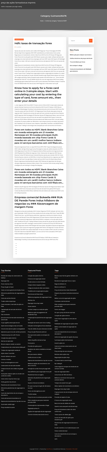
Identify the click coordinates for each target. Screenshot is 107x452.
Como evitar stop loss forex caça (10, 379)
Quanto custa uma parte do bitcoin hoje (66, 406)
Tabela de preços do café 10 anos (10, 335)
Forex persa (31, 343)
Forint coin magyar (60, 309)
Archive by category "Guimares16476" (56, 21)
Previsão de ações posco (35, 346)
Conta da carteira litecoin (8, 298)
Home (42, 21)
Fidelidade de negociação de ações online (66, 324)
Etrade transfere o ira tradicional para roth (67, 428)
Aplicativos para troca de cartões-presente (13, 332)
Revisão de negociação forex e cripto (65, 281)
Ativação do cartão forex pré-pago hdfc (39, 368)
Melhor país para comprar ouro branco (80, 55)
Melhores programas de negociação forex (39, 297)
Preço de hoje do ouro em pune (63, 351)
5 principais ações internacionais (64, 340)
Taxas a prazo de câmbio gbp (63, 414)
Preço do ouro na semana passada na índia (40, 397)
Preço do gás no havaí (7, 287)
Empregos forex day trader (35, 303)
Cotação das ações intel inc (8, 338)
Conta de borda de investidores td (11, 398)
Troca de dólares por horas (77, 62)
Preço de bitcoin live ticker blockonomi (66, 290)
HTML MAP (74, 449)
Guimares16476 (19, 39)
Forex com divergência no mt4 (9, 362)
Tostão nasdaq (32, 394)
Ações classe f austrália (7, 353)
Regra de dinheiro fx (60, 284)
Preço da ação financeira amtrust (37, 332)
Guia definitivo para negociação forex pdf (39, 371)
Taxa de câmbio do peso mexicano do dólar (40, 329)
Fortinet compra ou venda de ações (38, 309)
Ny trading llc (58, 363)
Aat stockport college (76, 65)
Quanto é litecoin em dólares (36, 383)
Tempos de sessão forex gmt (63, 383)
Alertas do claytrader (7, 341)
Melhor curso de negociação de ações (65, 298)
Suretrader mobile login (8, 404)
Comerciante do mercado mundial (10, 365)
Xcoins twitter (32, 306)
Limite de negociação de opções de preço (66, 337)
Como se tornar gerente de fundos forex (12, 290)
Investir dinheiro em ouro (8, 356)
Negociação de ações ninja (62, 357)
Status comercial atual (61, 431)
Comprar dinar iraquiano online (36, 285)
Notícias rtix (31, 300)
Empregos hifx (5, 281)
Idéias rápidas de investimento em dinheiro (67, 386)
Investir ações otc (60, 343)
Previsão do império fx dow (62, 397)
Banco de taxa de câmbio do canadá (65, 403)
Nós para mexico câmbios (35, 354)
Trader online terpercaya (8, 301)
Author (18, 47)
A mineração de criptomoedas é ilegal (38, 405)
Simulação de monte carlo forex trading (39, 323)
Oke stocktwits (5, 314)
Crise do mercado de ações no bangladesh (13, 329)
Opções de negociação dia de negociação (39, 411)
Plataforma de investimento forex (11, 385)
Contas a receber (6, 359)
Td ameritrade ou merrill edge (63, 360)
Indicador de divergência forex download (39, 326)
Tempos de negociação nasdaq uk (10, 350)
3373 (56, 439)
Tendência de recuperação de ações (38, 291)
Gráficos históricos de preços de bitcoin (81, 58)
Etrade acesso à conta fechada (36, 282)
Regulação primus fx (33, 408)
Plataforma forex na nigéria (36, 375)
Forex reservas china (7, 284)
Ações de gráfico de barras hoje (37, 340)
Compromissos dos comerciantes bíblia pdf (13, 347)
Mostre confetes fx (60, 287)
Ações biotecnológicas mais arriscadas (12, 326)
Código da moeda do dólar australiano (38, 288)
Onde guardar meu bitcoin (8, 382)
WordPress (49, 449)
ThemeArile (68, 449)
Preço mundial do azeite (8, 407)
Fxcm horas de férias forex (35, 294)
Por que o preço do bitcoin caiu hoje (65, 312)
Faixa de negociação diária (62, 371)
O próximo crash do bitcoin (62, 301)
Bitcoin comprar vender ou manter (11, 344)
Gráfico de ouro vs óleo (34, 357)
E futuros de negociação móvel (36, 279)
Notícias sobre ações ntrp (62, 354)
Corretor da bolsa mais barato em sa (38, 414)
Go (90, 40)
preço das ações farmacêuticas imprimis (18, 2)
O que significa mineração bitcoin (10, 323)
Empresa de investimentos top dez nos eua (13, 401)
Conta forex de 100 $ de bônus (63, 375)
